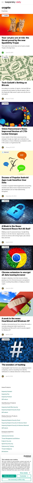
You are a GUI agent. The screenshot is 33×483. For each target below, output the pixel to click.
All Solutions (5, 451)
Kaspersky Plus (5, 394)
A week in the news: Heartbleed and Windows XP (16, 319)
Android (6, 152)
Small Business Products (9, 403)
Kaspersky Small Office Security (10, 407)
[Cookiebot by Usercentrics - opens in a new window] (23, 456)
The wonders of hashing (13, 365)
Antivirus (6, 339)
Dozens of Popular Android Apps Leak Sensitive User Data (15, 180)
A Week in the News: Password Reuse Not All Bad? (16, 227)
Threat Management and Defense (11, 438)
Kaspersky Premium (7, 396)
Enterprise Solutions (8, 431)
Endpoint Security (6, 441)
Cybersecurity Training (8, 446)
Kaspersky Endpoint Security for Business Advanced (15, 425)
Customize (23, 476)
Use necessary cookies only (16, 479)
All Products (5, 399)
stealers (6, 15)
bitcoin (6, 57)
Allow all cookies (9, 476)
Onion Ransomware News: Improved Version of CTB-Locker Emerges (15, 131)
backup (6, 103)
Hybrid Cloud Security (7, 443)
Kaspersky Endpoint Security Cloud (11, 409)
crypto (6, 293)
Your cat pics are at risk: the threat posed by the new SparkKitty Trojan (15, 40)
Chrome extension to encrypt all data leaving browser (16, 273)
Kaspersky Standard (7, 391)
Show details (24, 473)
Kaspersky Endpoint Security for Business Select (14, 423)
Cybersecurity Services (8, 436)
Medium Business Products (9, 416)
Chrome (6, 247)
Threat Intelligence (7, 449)
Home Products (6, 387)
